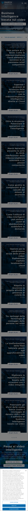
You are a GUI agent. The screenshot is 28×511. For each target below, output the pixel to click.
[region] (14, 490)
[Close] (25, 470)
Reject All (14, 505)
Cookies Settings (14, 502)
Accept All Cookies (14, 508)
